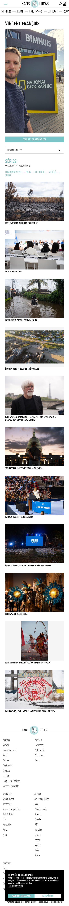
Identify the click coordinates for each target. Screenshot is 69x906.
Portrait (38, 739)
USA (36, 824)
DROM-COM (8, 814)
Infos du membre (14, 150)
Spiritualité (8, 765)
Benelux (38, 829)
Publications (35, 11)
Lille (4, 819)
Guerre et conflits (11, 786)
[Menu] (5, 4)
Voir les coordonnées (34, 139)
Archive (12, 165)
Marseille (7, 824)
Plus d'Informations (15, 885)
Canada (37, 819)
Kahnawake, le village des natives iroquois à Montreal (30, 711)
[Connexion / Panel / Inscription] (65, 4)
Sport (8, 175)
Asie (36, 804)
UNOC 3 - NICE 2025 (13, 271)
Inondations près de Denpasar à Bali (21, 320)
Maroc (37, 840)
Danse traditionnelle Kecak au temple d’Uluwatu (27, 662)
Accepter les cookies (21, 895)
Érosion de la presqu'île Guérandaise (22, 369)
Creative (6, 770)
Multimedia (39, 750)
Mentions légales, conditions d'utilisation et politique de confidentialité (34, 901)
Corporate (39, 745)
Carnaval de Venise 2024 (16, 614)
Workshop (39, 755)
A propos (53, 11)
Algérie (37, 845)
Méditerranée (40, 809)
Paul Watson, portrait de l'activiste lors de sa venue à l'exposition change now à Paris (30, 418)
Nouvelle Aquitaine (11, 809)
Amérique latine (41, 798)
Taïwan (37, 834)
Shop (36, 760)
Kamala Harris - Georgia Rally (19, 517)
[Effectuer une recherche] (60, 4)
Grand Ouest (8, 798)
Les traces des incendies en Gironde (21, 223)
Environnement (13, 172)
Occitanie (7, 804)
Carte (20, 11)
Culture (6, 760)
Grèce (37, 855)
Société (52, 172)
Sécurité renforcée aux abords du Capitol (24, 468)
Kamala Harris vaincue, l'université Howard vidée (28, 565)
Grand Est (7, 793)
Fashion (6, 775)
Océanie (38, 814)
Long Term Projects (12, 780)
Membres (6, 11)
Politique (39, 172)
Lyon (5, 834)
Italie (36, 850)
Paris (28, 172)
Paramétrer (47, 895)
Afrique (37, 793)
